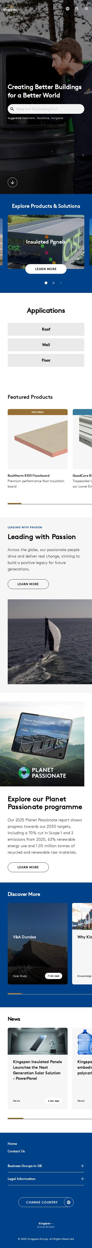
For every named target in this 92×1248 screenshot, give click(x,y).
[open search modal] (77, 8)
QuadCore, (44, 118)
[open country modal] (67, 8)
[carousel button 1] (46, 282)
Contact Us (16, 1151)
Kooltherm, (29, 118)
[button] (86, 8)
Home (12, 1144)
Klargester (57, 118)
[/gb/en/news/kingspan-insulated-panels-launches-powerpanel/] (38, 1068)
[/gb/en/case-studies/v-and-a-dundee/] (38, 943)
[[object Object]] (38, 439)
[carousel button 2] (54, 283)
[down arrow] (12, 183)
